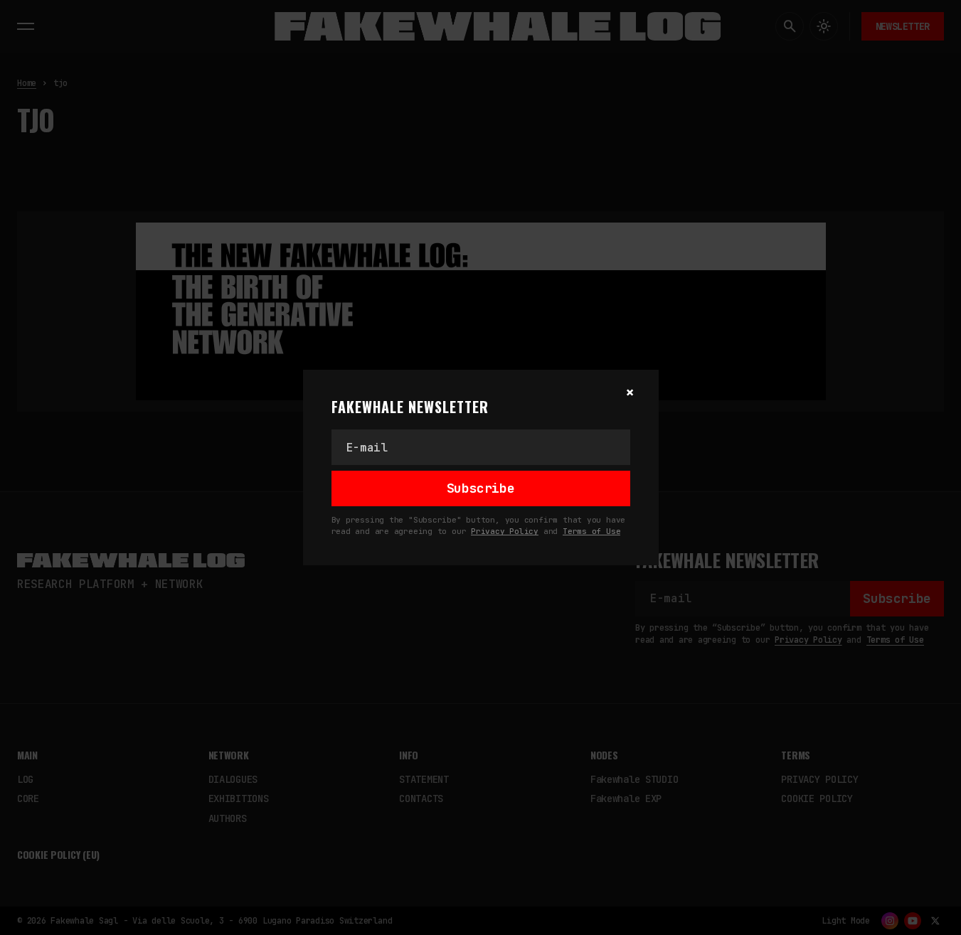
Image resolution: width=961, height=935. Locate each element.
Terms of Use (591, 531)
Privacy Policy (504, 531)
